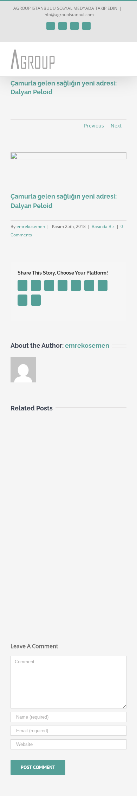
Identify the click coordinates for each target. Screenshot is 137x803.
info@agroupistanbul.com (69, 15)
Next (116, 125)
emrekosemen (31, 226)
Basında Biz (103, 226)
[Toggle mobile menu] (123, 52)
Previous (94, 125)
